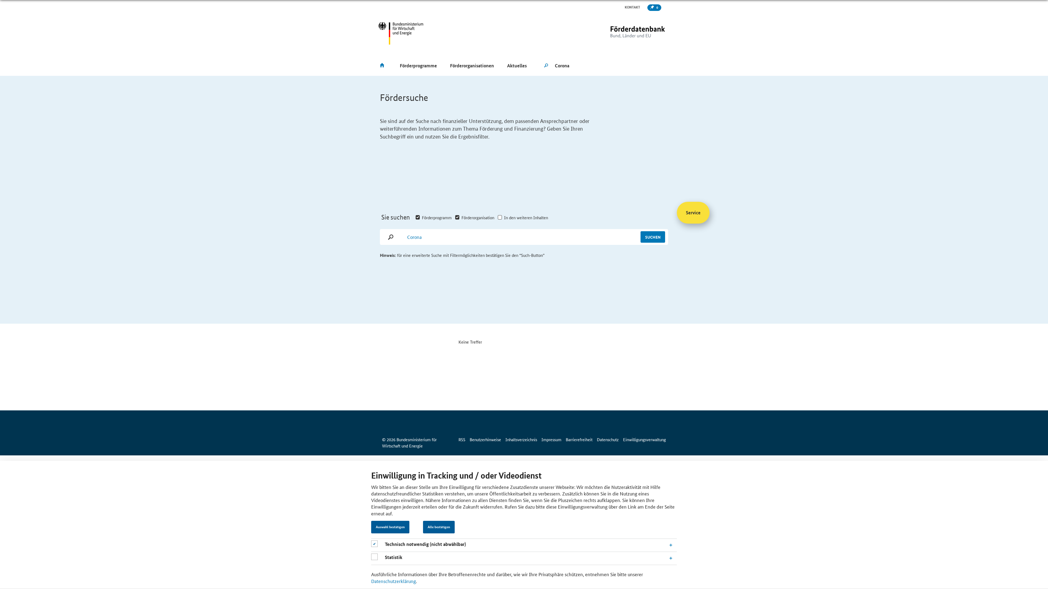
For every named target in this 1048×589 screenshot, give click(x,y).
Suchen (652, 237)
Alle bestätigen (439, 527)
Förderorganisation (478, 217)
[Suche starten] (546, 65)
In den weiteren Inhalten (526, 217)
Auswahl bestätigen (390, 527)
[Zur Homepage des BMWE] (401, 33)
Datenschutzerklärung (393, 581)
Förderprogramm (437, 217)
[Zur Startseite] (626, 33)
